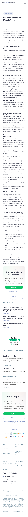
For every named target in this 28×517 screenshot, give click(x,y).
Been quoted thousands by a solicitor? (18, 451)
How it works (6, 446)
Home (4, 444)
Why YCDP (5, 448)
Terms (4, 488)
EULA (8, 488)
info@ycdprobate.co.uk (11, 479)
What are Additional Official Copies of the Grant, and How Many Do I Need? (13, 309)
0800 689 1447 (9, 477)
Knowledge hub (18, 465)
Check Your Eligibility (19, 461)
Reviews (5, 467)
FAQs (16, 463)
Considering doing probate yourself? (19, 455)
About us (5, 461)
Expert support (6, 453)
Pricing (4, 451)
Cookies (16, 488)
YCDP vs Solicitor (19, 444)
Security (5, 469)
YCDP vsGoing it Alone (18, 447)
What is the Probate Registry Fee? (13, 324)
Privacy (12, 488)
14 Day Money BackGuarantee (7, 464)
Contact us (17, 468)
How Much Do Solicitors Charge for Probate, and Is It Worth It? (14, 317)
